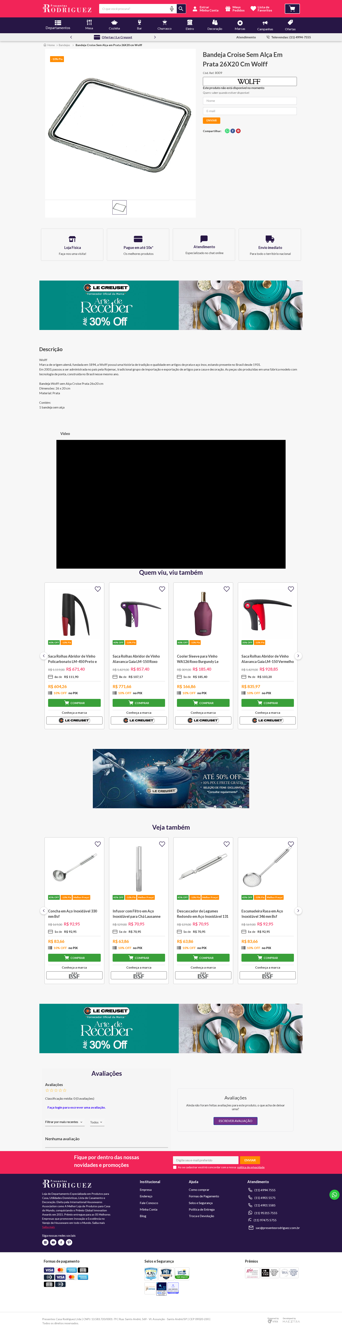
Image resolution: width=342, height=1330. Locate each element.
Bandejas (64, 45)
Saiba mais (48, 1227)
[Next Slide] (155, 37)
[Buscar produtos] (181, 8)
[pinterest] (238, 131)
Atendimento (246, 37)
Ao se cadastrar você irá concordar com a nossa (207, 1167)
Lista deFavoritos (265, 8)
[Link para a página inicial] (49, 45)
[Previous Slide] (71, 37)
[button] (172, 8)
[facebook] (232, 131)
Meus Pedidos (238, 9)
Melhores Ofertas (117, 37)
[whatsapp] (227, 131)
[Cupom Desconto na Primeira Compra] (171, 1052)
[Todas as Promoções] (171, 807)
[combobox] (142, 8)
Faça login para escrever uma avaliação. (77, 1107)
